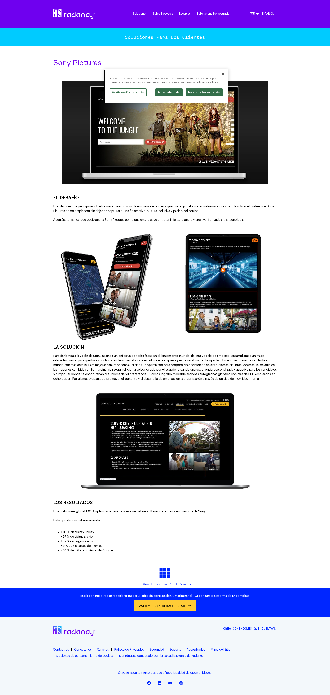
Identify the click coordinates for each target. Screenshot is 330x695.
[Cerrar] (223, 74)
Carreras (103, 649)
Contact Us (61, 649)
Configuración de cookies (128, 92)
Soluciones (140, 13)
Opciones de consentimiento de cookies (85, 655)
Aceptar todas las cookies (204, 92)
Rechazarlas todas (169, 92)
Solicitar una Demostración (214, 13)
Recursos (185, 13)
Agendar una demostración (162, 606)
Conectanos (83, 649)
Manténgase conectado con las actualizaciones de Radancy (161, 655)
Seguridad (157, 649)
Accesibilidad (196, 649)
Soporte (175, 649)
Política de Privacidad (129, 649)
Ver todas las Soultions (165, 584)
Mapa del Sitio (221, 649)
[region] (166, 86)
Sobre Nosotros (163, 13)
